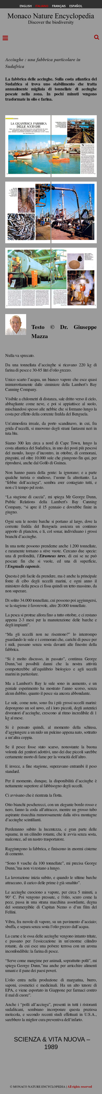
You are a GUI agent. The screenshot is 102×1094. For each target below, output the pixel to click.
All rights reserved (79, 1086)
